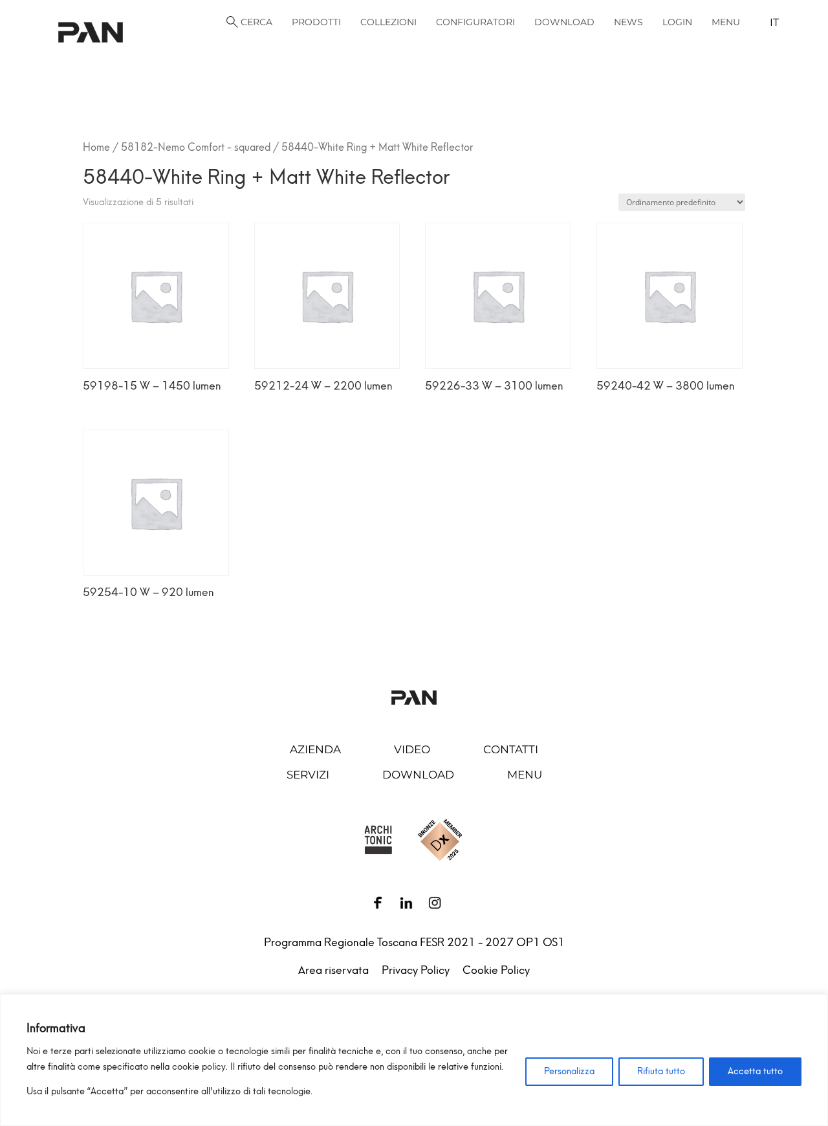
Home (96, 147)
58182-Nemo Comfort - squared (195, 147)
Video (412, 749)
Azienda (315, 749)
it (774, 22)
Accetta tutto (755, 1071)
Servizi (308, 774)
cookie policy (199, 1066)
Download (418, 774)
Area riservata (333, 970)
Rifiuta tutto (661, 1071)
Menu (524, 774)
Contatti (510, 749)
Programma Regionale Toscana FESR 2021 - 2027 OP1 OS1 (414, 942)
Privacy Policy (416, 970)
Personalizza (569, 1071)
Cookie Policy (496, 970)
